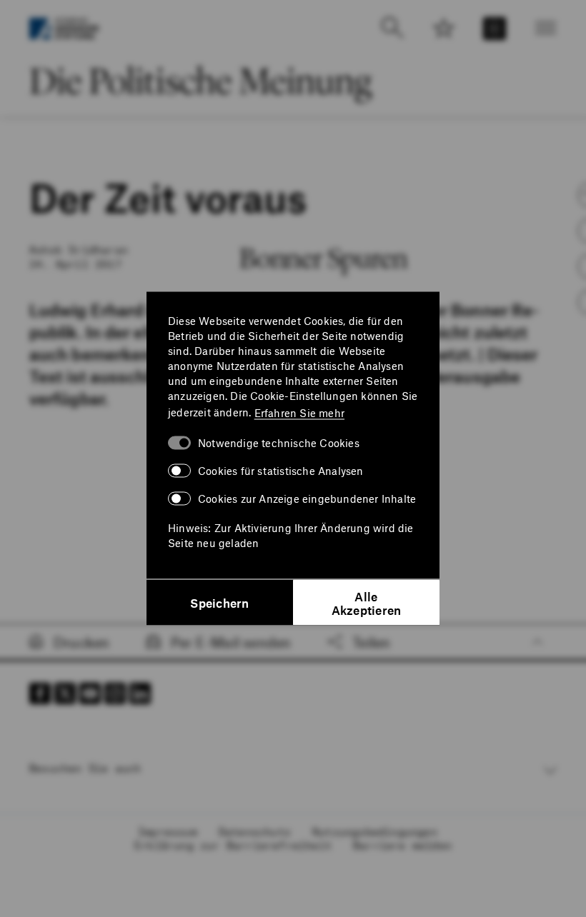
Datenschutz (255, 831)
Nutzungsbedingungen (374, 831)
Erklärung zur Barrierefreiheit (233, 844)
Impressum (167, 831)
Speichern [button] (219, 603)
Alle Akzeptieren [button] (367, 602)
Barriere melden (402, 844)
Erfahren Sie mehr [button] (299, 412)
